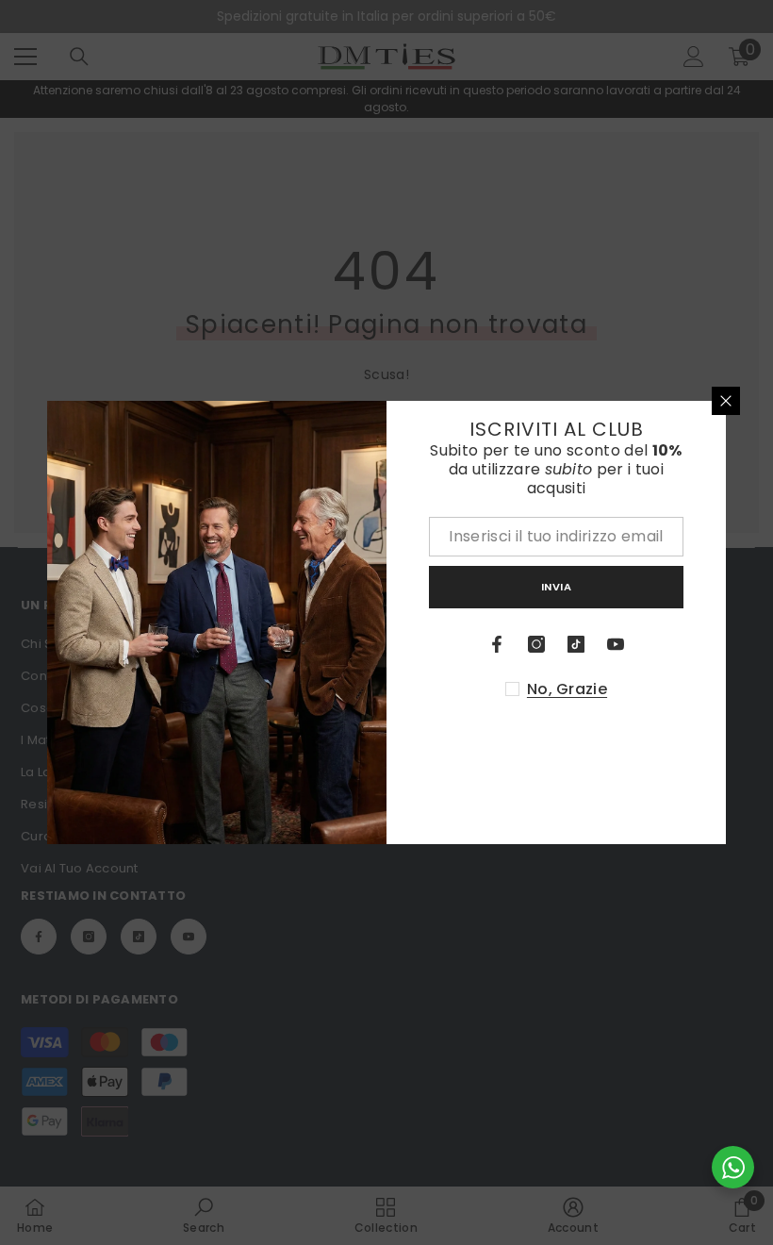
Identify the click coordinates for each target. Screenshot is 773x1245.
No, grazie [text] (567, 689)
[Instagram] (536, 644)
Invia (556, 586)
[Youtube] (615, 644)
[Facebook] (497, 644)
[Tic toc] (576, 644)
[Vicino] (726, 401)
